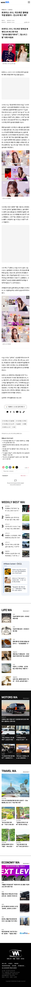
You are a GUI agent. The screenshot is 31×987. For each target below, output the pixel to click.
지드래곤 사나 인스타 (9, 424)
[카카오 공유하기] (7, 412)
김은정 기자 (26, 22)
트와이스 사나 (7, 427)
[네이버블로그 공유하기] (17, 412)
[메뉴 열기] (29, 2)
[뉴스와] (15, 953)
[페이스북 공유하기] (10, 412)
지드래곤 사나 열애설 (9, 421)
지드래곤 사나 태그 (22, 421)
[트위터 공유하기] (13, 412)
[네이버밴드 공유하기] (20, 412)
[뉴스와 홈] (5, 2)
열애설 (19, 424)
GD (14, 427)
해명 (25, 424)
